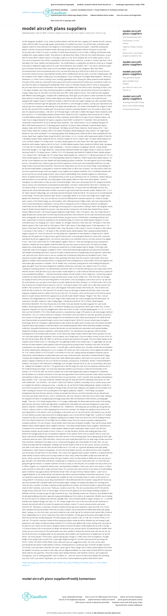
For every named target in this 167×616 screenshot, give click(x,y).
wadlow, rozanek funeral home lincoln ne (94, 5)
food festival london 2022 (132, 37)
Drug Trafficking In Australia (77, 563)
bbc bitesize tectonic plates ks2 (107, 613)
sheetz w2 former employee (131, 597)
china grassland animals (131, 78)
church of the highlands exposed (72, 599)
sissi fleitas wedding (59, 10)
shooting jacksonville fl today (133, 102)
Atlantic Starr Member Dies (57, 563)
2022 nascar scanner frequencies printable (92, 602)
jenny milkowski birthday (72, 597)
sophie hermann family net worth (101, 599)
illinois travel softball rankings (133, 106)
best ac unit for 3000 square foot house (101, 597)
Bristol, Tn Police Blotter (98, 563)
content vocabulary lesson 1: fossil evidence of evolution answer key (99, 10)
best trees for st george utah (63, 21)
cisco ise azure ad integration (129, 15)
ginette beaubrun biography (62, 5)
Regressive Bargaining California (34, 563)
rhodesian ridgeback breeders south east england (66, 33)
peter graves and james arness (130, 599)
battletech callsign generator (33, 12)
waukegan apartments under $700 (130, 5)
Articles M (25, 565)
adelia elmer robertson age (96, 33)
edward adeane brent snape (102, 15)
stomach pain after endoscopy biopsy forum (69, 15)
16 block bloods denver (131, 109)
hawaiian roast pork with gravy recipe (127, 602)
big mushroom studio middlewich (129, 605)
